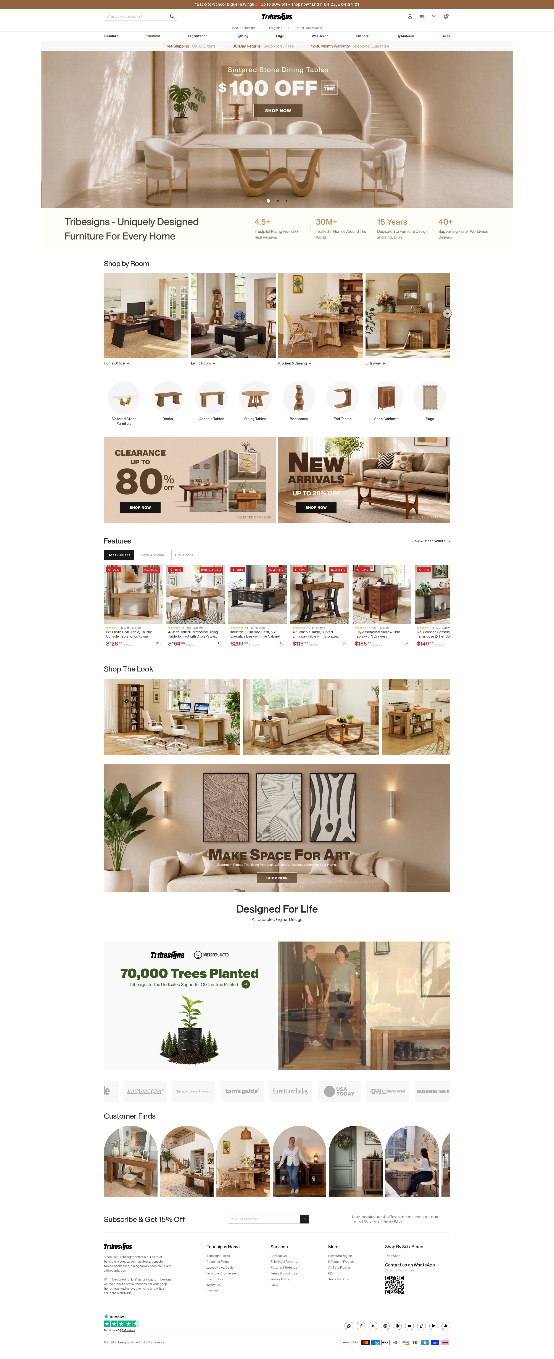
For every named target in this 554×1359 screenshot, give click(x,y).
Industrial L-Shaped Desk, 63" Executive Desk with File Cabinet (255, 634)
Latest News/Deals (308, 27)
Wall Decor (320, 36)
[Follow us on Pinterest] (397, 1326)
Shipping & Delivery (284, 1261)
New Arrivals (152, 555)
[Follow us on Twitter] (373, 1326)
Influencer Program (341, 1261)
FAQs (274, 1285)
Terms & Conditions (365, 1221)
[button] (267, 201)
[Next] (447, 313)
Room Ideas (214, 1279)
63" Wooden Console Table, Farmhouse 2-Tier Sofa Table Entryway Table (439, 634)
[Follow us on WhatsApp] (349, 1326)
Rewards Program (340, 1255)
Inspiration (213, 1285)
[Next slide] (447, 717)
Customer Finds (217, 1261)
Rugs (280, 36)
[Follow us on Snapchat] (445, 1326)
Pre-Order (184, 555)
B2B (330, 1273)
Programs (275, 27)
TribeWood (392, 1255)
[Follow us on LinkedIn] (433, 1326)
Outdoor (362, 36)
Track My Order (338, 1279)
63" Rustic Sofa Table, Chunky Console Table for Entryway (129, 634)
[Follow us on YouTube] (409, 1326)
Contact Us (279, 1255)
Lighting (242, 36)
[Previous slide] (106, 717)
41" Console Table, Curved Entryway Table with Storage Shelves (315, 634)
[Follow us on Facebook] (361, 1326)
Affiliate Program (339, 1267)
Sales (446, 36)
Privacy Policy (392, 1221)
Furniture (111, 36)
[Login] (410, 16)
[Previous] (106, 313)
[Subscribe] (304, 1219)
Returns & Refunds (284, 1267)
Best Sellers (119, 555)
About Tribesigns (244, 27)
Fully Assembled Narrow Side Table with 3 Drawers (377, 634)
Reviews (212, 1290)
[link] (133, 608)
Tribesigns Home (218, 1255)
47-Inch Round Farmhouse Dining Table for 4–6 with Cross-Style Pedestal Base (193, 634)
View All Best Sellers (428, 541)
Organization (198, 36)
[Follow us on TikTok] (421, 1326)
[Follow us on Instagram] (385, 1326)
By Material (405, 36)
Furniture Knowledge (221, 1273)
